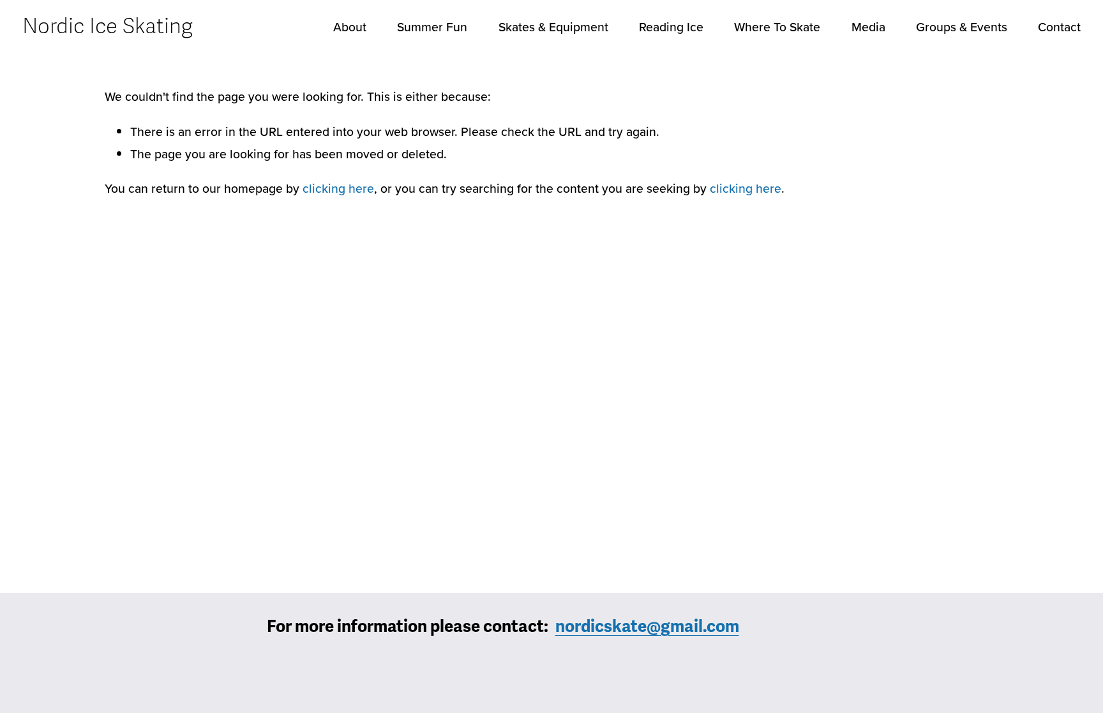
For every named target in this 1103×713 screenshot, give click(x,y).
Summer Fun (432, 27)
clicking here (338, 188)
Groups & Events (961, 27)
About (349, 27)
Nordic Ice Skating (107, 26)
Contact (1059, 27)
